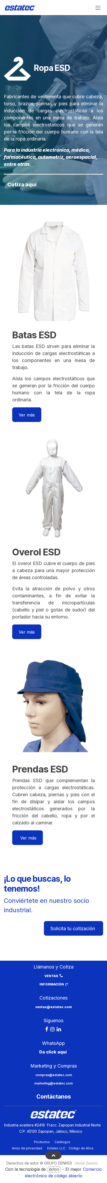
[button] (53, 1155)
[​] (46, 1029)
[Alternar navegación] (98, 7)
